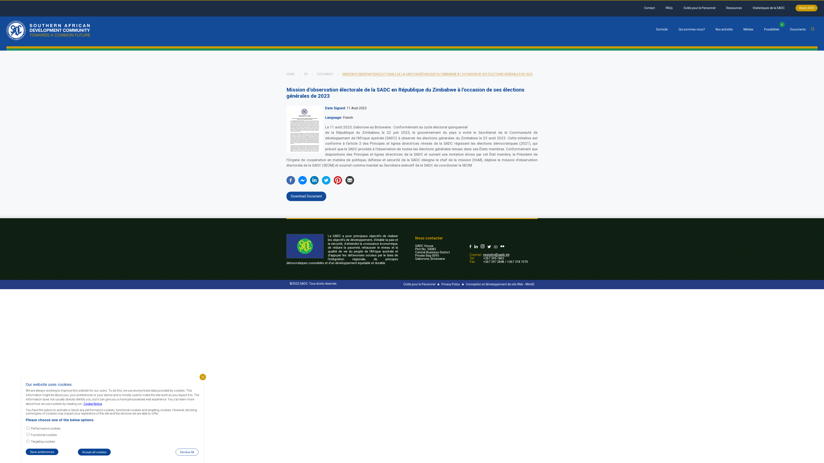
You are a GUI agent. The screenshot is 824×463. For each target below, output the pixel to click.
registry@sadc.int (496, 255)
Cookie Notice (92, 403)
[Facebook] (290, 183)
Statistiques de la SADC (769, 8)
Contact (649, 8)
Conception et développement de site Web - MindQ (500, 284)
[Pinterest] (338, 183)
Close (203, 377)
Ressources (734, 8)
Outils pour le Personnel (699, 8)
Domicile (662, 29)
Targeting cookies (43, 441)
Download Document (306, 196)
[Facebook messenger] (302, 183)
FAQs (669, 8)
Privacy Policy (450, 284)
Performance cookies (46, 428)
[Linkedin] (314, 183)
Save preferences (42, 451)
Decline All (187, 452)
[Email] (349, 183)
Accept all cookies (94, 452)
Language (333, 118)
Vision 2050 (806, 8)
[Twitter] (326, 183)
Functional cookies (44, 435)
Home (290, 74)
